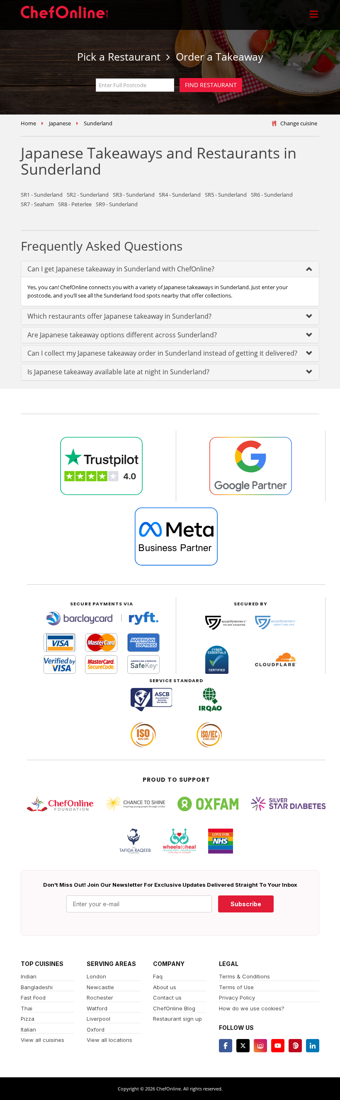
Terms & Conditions (244, 976)
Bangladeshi (37, 987)
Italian (28, 1029)
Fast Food (33, 997)
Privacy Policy (237, 997)
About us (164, 987)
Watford (97, 1008)
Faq (158, 976)
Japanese (60, 123)
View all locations (109, 1040)
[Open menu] (314, 13)
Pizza (27, 1018)
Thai (26, 1008)
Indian (28, 976)
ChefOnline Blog (174, 1008)
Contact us (167, 997)
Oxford (95, 1029)
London (96, 976)
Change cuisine (298, 123)
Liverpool (98, 1018)
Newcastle (100, 987)
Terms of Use (236, 987)
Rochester (100, 997)
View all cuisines (42, 1040)
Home (28, 123)
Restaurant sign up (177, 1018)
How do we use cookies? (251, 1008)
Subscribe (246, 903)
